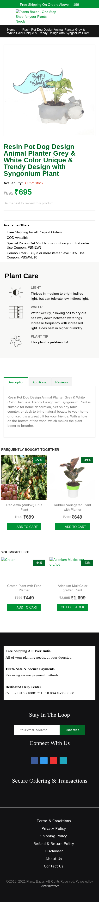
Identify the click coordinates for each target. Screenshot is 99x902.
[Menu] (6, 15)
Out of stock (72, 607)
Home (11, 29)
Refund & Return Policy (53, 843)
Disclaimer (54, 851)
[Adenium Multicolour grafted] (72, 569)
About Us (53, 858)
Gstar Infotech (49, 886)
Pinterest (53, 760)
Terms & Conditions (54, 821)
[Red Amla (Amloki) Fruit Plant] (24, 477)
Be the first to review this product (28, 203)
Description (16, 382)
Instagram (63, 760)
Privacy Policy (54, 828)
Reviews (61, 382)
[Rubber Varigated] (72, 477)
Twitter (44, 760)
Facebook (34, 760)
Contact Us (53, 866)
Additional (39, 382)
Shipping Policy (53, 836)
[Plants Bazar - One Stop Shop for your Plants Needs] (36, 16)
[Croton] (24, 569)
